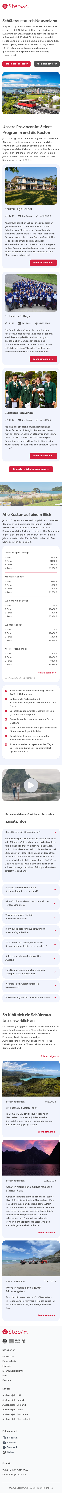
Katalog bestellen (47, 63)
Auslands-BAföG (43, 860)
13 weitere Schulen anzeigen (29, 469)
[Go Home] (15, 7)
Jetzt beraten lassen (16, 63)
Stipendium (27, 842)
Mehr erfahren (41, 262)
